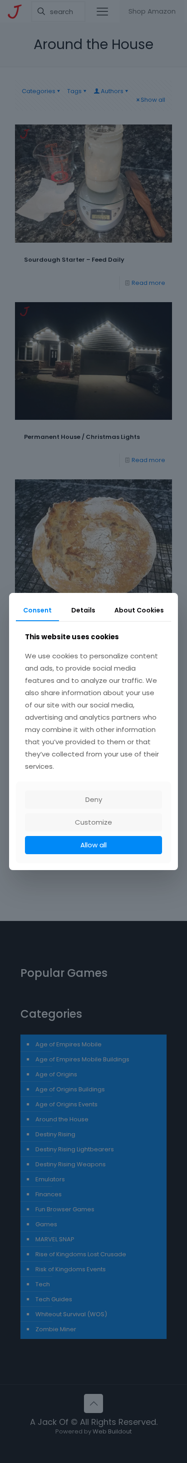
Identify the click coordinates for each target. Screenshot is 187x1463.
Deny (93, 799)
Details (83, 610)
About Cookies (139, 610)
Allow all (93, 845)
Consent (37, 610)
